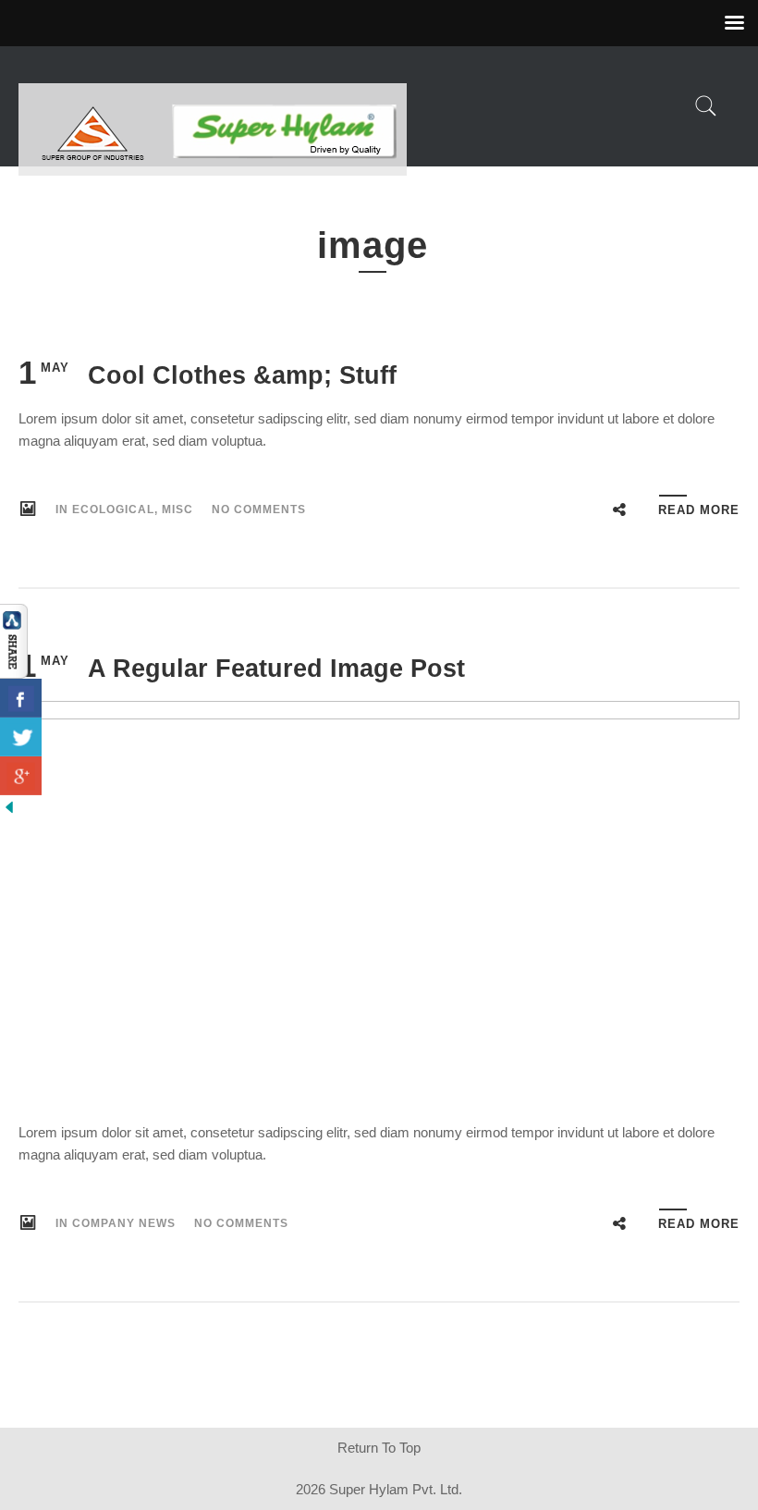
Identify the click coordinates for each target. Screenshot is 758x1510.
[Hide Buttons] (9, 806)
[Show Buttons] (14, 640)
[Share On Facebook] (21, 698)
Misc (177, 509)
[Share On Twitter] (21, 737)
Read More (699, 510)
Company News (124, 1223)
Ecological (113, 509)
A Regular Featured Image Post (276, 668)
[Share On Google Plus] (21, 775)
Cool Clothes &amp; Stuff (242, 375)
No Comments (259, 509)
